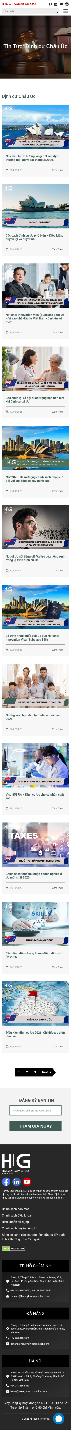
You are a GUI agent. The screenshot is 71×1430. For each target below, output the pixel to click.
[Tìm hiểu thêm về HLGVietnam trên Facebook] (50, 4)
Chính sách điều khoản (17, 1215)
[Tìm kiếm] (56, 11)
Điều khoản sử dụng (15, 1222)
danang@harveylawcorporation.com (29, 1343)
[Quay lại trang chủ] (16, 1173)
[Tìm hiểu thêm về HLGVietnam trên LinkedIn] (56, 4)
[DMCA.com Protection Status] (13, 1250)
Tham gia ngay (35, 1126)
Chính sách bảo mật (15, 1209)
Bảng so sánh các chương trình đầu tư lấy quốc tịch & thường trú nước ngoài (33, 1237)
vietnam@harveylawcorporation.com (29, 1296)
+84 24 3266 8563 (19, 1385)
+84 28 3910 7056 (41, 1290)
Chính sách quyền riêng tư (19, 1228)
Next (45, 1072)
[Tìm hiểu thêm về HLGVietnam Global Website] (67, 4)
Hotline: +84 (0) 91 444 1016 (19, 4)
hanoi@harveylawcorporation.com (28, 1391)
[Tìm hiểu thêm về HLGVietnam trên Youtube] (61, 4)
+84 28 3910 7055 (19, 1290)
